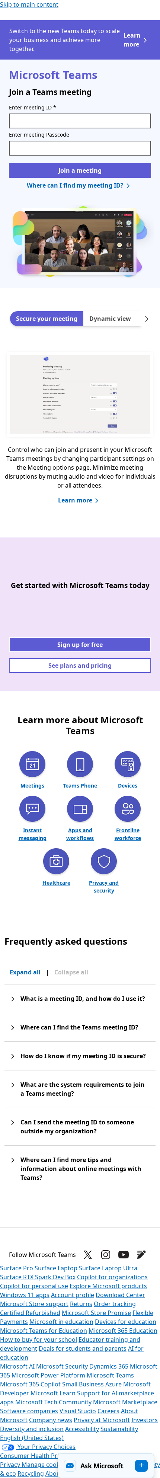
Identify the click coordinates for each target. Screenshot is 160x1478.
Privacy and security (104, 886)
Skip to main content (29, 4)
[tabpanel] (80, 435)
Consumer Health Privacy (35, 1456)
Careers (108, 1411)
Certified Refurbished (30, 1313)
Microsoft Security (62, 1366)
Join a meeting (80, 170)
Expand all (25, 972)
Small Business (83, 1384)
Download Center (120, 1295)
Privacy (11, 1465)
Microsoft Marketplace (125, 1402)
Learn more (132, 39)
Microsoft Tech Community (53, 1402)
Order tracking (115, 1304)
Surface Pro (16, 1268)
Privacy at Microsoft (102, 1420)
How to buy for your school (38, 1339)
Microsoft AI (17, 1366)
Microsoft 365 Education (123, 1331)
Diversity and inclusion (32, 1429)
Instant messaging (33, 834)
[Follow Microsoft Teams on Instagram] (106, 1255)
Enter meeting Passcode (39, 134)
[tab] (46, 318)
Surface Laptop (56, 1268)
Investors (144, 1420)
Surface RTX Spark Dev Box (38, 1277)
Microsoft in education (61, 1322)
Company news (50, 1420)
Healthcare (56, 882)
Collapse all (71, 972)
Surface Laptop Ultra (108, 1268)
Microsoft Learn (53, 1393)
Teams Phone (80, 785)
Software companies (29, 1411)
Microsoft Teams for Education (43, 1331)
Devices (127, 785)
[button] (106, 1465)
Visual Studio (78, 1411)
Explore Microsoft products (108, 1286)
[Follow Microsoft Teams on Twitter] (88, 1255)
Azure (113, 1384)
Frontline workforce (128, 834)
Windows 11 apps (24, 1295)
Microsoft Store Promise (96, 1313)
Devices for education (125, 1322)
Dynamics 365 (108, 1366)
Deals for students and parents (83, 1348)
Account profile (72, 1295)
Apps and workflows (80, 834)
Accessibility (82, 1429)
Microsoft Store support (34, 1304)
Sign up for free (80, 645)
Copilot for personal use (34, 1286)
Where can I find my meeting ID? (75, 185)
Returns (81, 1304)
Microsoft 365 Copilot (30, 1384)
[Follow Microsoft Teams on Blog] (141, 1255)
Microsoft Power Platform (48, 1375)
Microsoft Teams (110, 1375)
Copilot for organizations (112, 1277)
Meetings (32, 785)
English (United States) (32, 1438)
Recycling (30, 1473)
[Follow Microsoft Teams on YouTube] (123, 1255)
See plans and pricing (80, 665)
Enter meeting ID (32, 107)
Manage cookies (45, 1465)
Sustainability (119, 1429)
